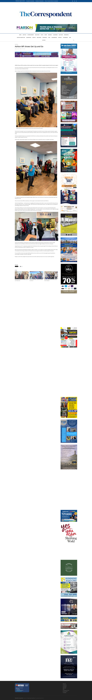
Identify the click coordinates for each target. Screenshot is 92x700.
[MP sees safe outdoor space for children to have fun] (36, 275)
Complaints (65, 685)
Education (37, 34)
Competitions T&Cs (66, 690)
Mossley (60, 37)
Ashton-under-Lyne (21, 37)
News (20, 34)
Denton (34, 37)
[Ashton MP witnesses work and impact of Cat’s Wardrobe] (22, 275)
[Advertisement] (36, 61)
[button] (36, 100)
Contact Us (64, 684)
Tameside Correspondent (19, 698)
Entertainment (31, 34)
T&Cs (64, 689)
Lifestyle (24, 34)
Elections (61, 34)
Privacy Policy (65, 691)
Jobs (70, 37)
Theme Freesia (29, 698)
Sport (46, 34)
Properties (66, 34)
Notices (43, 40)
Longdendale (54, 37)
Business (50, 34)
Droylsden (39, 37)
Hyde (49, 37)
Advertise (64, 688)
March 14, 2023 (22, 48)
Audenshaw (28, 37)
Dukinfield (44, 37)
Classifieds (55, 34)
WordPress (33, 698)
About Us (64, 683)
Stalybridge (65, 37)
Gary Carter (17, 48)
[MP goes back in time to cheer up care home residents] (51, 275)
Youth (42, 34)
